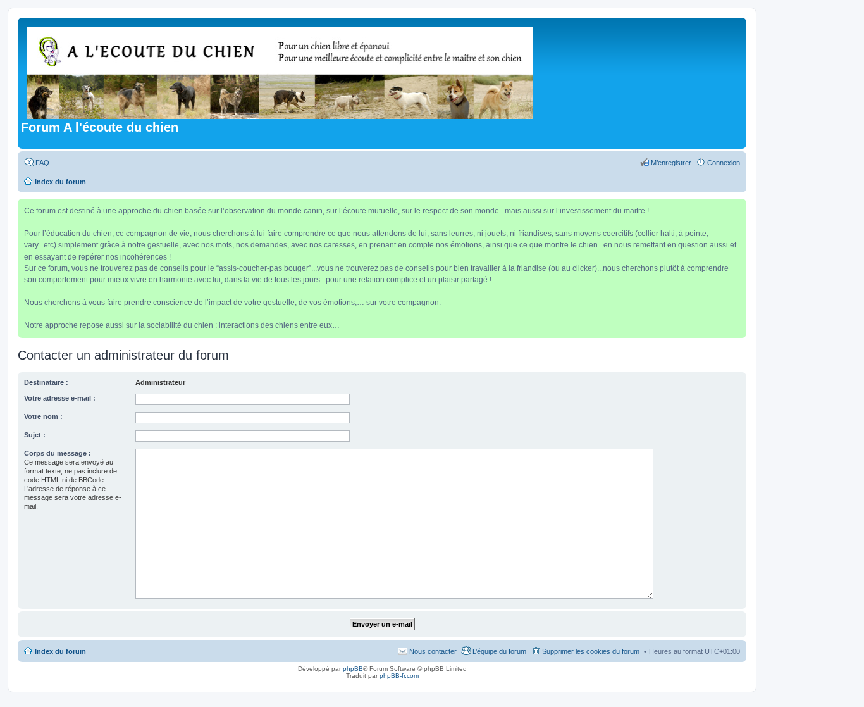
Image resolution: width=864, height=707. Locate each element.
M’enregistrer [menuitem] (671, 162)
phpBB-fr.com (399, 675)
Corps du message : (57, 453)
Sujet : (35, 435)
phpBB (353, 668)
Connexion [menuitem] (723, 162)
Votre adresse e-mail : (60, 398)
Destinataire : (46, 382)
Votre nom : (43, 416)
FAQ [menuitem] (42, 162)
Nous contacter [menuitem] (433, 651)
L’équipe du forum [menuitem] (499, 651)
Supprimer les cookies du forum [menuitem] (590, 651)
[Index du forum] (281, 70)
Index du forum (60, 651)
